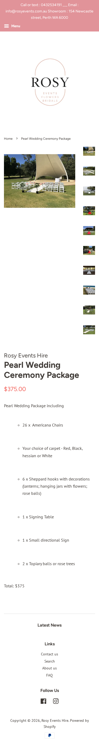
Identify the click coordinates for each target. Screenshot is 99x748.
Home (8, 138)
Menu (15, 26)
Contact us (49, 654)
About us (49, 668)
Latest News (49, 625)
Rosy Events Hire (54, 720)
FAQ (49, 675)
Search (49, 661)
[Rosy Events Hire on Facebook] (43, 702)
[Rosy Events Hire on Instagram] (56, 702)
